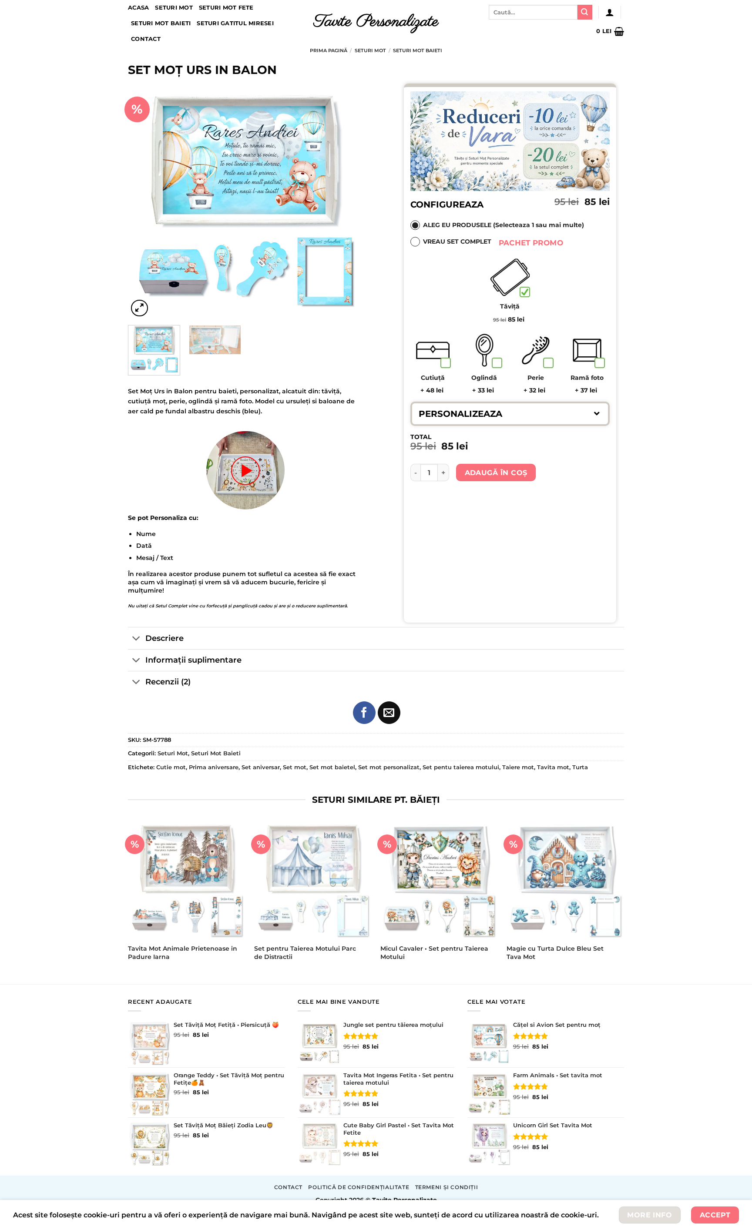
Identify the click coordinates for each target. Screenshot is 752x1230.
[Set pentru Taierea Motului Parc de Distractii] (313, 880)
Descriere (164, 638)
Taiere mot (518, 767)
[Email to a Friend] (389, 712)
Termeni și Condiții (446, 1187)
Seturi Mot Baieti (161, 23)
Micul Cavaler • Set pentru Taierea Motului (434, 953)
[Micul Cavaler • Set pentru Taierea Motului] (439, 880)
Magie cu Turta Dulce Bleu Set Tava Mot (555, 953)
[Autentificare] (609, 12)
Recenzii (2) (168, 681)
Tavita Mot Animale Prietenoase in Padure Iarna (182, 953)
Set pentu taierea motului (461, 767)
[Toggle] (136, 639)
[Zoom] (139, 308)
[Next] (347, 201)
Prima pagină (328, 50)
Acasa (138, 7)
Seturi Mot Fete (226, 7)
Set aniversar (261, 767)
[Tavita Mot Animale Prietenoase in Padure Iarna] (186, 880)
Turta (580, 767)
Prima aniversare (213, 767)
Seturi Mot (174, 7)
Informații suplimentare (193, 659)
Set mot (294, 767)
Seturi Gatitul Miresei (235, 23)
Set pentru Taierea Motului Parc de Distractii (305, 953)
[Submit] (584, 12)
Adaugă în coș (496, 473)
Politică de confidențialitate (358, 1187)
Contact (146, 39)
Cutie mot (171, 767)
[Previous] (143, 201)
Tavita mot (553, 767)
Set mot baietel (332, 767)
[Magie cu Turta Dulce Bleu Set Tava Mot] (565, 880)
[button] (510, 413)
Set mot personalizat (389, 767)
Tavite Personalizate (376, 21)
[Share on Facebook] (364, 712)
